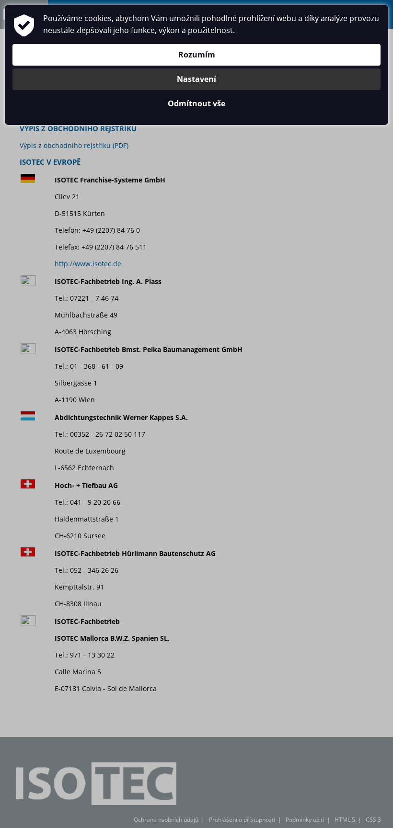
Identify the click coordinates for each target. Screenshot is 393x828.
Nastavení (196, 79)
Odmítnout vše (196, 103)
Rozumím (196, 54)
